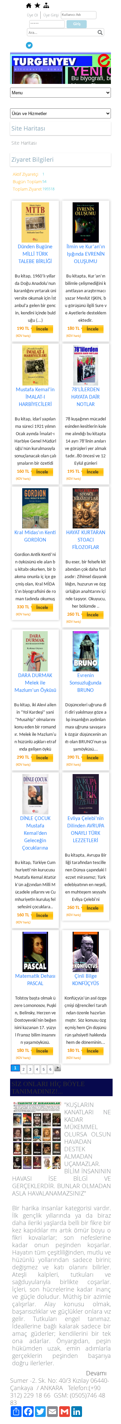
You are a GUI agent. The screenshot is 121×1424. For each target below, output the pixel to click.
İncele (42, 329)
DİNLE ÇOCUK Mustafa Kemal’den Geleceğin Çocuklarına (35, 833)
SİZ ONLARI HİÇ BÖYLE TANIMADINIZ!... (48, 1087)
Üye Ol (32, 14)
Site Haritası (24, 143)
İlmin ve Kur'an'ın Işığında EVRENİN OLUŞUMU (86, 254)
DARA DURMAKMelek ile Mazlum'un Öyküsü (35, 683)
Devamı (96, 1373)
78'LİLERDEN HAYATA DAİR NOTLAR (85, 397)
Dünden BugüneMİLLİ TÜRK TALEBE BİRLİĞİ (35, 254)
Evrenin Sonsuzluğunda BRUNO (86, 683)
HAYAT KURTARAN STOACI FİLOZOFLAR (85, 540)
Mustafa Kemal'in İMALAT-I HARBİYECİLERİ (35, 397)
